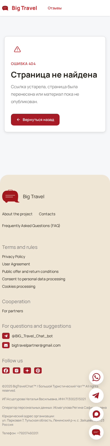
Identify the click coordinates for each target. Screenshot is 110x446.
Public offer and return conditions (30, 271)
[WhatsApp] (96, 377)
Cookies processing (18, 286)
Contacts (47, 213)
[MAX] (96, 414)
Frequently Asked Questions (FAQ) (31, 225)
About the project (17, 213)
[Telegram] (96, 395)
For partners (12, 310)
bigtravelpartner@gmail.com (36, 345)
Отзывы (55, 7)
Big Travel (24, 7)
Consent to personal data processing (33, 278)
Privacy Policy (13, 256)
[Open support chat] (96, 432)
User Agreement (16, 263)
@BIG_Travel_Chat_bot (32, 335)
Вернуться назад (38, 119)
